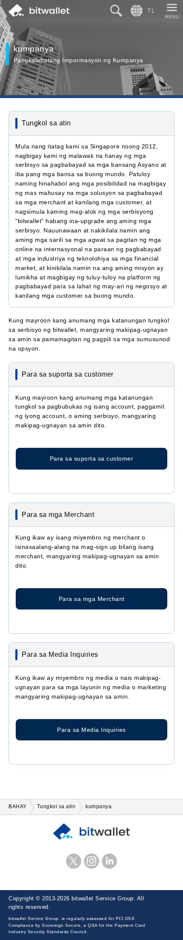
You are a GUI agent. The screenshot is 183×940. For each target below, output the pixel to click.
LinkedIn (109, 861)
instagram (91, 861)
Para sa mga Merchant (92, 598)
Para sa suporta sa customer (92, 458)
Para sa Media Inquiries (91, 729)
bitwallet (39, 10)
